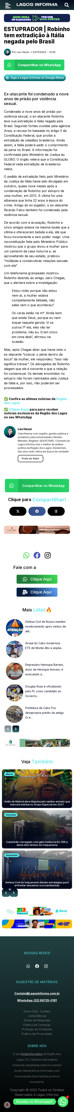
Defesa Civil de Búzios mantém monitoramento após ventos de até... (45, 626)
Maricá (9, 774)
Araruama (11, 815)
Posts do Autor (30, 458)
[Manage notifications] (7, 1105)
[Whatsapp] (26, 555)
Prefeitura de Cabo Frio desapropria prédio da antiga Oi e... (44, 712)
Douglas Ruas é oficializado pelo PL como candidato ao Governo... (43, 691)
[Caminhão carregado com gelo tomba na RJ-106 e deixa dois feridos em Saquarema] (37, 829)
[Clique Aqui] (18, 409)
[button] (66, 5)
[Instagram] (47, 555)
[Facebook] (37, 555)
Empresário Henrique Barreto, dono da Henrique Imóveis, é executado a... (44, 669)
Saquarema (11, 855)
